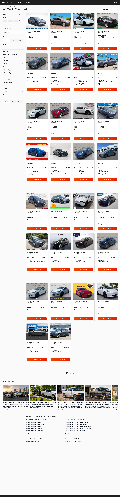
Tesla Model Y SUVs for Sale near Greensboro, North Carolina (79, 422)
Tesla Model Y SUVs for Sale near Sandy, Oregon (76, 424)
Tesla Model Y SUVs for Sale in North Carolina (35, 422)
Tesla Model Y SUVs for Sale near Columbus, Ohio (76, 430)
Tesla (11, 6)
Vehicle (4, 6)
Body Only (13, 101)
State (5, 95)
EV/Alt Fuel (19, 2)
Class (5, 91)
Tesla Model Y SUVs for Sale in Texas (34, 428)
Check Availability (37, 48)
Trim (5, 63)
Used (20, 40)
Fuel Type (7, 79)
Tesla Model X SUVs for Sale (32, 441)
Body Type (6, 45)
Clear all (21, 20)
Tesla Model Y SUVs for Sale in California (34, 424)
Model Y (16, 6)
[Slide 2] (37, 28)
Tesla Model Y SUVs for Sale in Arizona (34, 430)
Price (4, 48)
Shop (12, 2)
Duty (5, 88)
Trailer (19, 101)
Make (5, 57)
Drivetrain (7, 76)
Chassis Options (8, 70)
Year (4, 67)
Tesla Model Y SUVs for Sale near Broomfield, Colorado (78, 426)
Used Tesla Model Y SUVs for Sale (73, 441)
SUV (8, 6)
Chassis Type (8, 73)
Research (28, 2)
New (13, 40)
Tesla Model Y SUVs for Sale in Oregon (34, 426)
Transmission (8, 82)
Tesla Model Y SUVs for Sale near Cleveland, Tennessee (78, 428)
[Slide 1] (36, 28)
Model (6, 60)
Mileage (5, 51)
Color (5, 85)
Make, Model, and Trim (10, 54)
